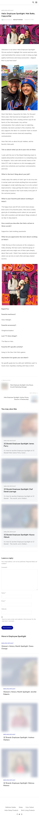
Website (3, 609)
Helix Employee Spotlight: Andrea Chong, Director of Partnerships (16, 398)
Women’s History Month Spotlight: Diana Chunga (17, 647)
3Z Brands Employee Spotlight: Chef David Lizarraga (18, 490)
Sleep (21, 807)
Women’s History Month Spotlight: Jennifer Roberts (20, 693)
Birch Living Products (28, 810)
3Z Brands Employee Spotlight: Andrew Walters (18, 738)
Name (3, 593)
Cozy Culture (30, 807)
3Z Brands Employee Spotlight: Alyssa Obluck (19, 536)
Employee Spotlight (7, 10)
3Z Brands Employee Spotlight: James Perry (19, 445)
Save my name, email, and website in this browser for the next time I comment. (19, 620)
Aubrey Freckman (18, 19)
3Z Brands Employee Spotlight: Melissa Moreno (18, 784)
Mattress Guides (10, 807)
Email (3, 601)
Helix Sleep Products (11, 810)
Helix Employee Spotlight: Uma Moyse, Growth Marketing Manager (21, 386)
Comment (4, 567)
